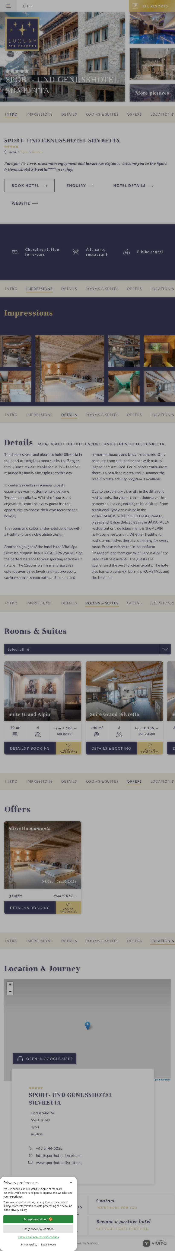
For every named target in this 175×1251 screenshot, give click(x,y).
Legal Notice (48, 1244)
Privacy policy (29, 1244)
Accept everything (35, 1219)
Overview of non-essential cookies (38, 1237)
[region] (38, 1199)
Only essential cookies (38, 1229)
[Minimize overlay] (71, 1182)
